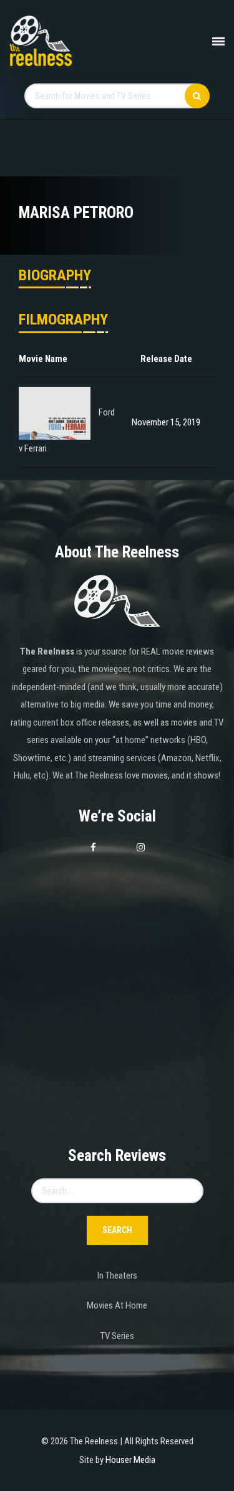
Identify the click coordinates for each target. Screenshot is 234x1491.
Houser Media (130, 1459)
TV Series (117, 1336)
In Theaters (117, 1275)
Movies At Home (117, 1305)
